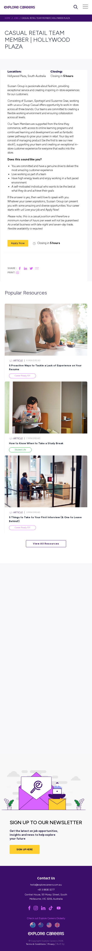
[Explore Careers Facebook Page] (31, 909)
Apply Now (18, 243)
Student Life (20, 449)
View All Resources (46, 543)
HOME (7, 18)
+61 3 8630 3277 (46, 889)
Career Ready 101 (22, 375)
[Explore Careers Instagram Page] (37, 909)
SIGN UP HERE (24, 849)
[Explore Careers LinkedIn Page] (45, 909)
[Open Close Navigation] (85, 7)
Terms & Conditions (36, 944)
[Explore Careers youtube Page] (60, 909)
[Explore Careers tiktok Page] (52, 909)
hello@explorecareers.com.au (46, 884)
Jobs (16, 18)
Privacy (51, 944)
